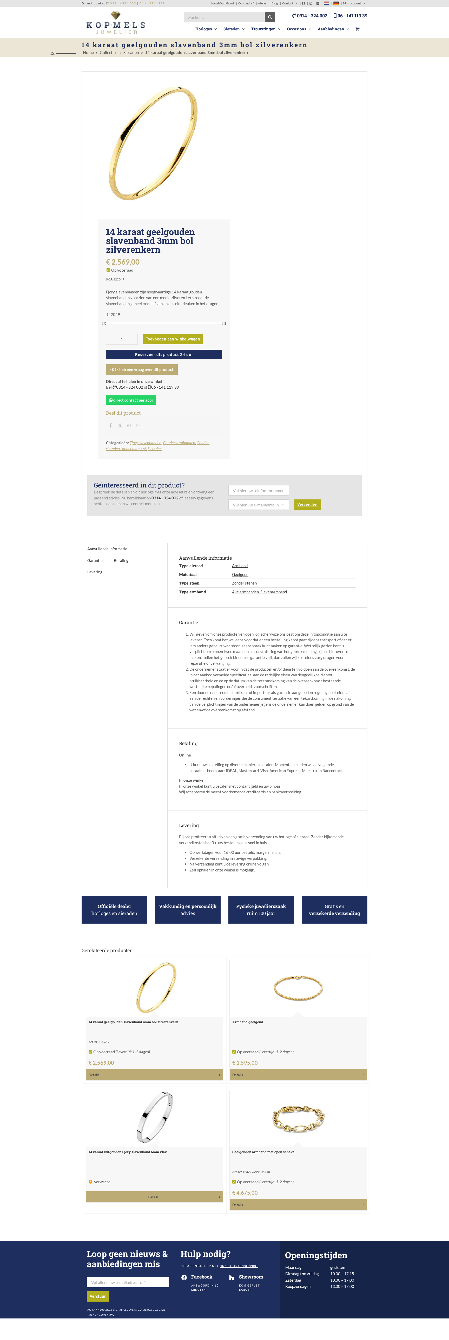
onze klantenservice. (239, 1266)
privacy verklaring (101, 1315)
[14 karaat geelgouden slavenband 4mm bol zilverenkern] (154, 988)
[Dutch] (326, 3)
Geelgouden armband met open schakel (263, 1152)
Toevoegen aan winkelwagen (173, 338)
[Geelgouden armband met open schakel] (298, 1118)
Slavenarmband (273, 591)
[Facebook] (110, 425)
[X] (120, 425)
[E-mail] (138, 425)
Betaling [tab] (121, 560)
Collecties (108, 52)
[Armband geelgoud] (298, 988)
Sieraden (131, 52)
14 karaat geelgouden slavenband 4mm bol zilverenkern (133, 1022)
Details (94, 1075)
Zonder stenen (244, 583)
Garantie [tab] (95, 560)
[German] (336, 3)
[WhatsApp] (129, 425)
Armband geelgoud (247, 1022)
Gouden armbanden (179, 442)
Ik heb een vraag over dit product (143, 369)
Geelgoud (240, 574)
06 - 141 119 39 (351, 15)
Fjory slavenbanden (145, 442)
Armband (240, 565)
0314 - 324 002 (311, 15)
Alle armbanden (245, 591)
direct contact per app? (133, 400)
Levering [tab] (94, 571)
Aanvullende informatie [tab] (107, 548)
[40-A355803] (153, 142)
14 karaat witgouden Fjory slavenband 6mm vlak (128, 1152)
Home (88, 52)
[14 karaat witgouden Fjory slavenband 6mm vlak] (154, 1118)
